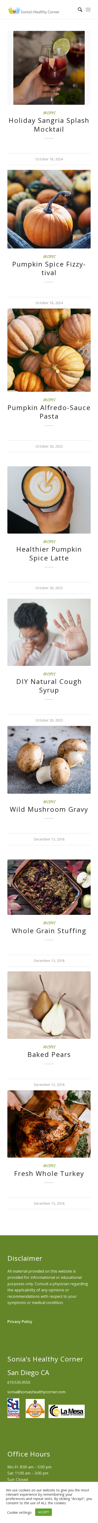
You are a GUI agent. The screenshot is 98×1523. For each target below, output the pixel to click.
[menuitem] (77, 9)
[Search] (77, 9)
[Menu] (88, 9)
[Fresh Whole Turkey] (49, 1124)
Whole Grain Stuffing (49, 930)
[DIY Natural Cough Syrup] (49, 632)
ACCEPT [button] (43, 1512)
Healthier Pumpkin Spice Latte (49, 553)
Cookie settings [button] (19, 1512)
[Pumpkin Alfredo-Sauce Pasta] (49, 350)
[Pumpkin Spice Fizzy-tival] (49, 209)
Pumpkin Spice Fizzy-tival (49, 268)
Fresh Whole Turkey (49, 1173)
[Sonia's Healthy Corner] (40, 9)
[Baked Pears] (49, 1005)
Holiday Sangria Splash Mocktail (49, 124)
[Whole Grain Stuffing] (49, 887)
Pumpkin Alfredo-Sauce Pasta (49, 411)
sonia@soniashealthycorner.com (36, 1391)
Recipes (49, 113)
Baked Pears (49, 1054)
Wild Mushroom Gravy (49, 809)
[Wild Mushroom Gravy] (49, 759)
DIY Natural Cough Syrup (49, 685)
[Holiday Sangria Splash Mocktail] (49, 68)
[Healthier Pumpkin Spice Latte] (49, 500)
